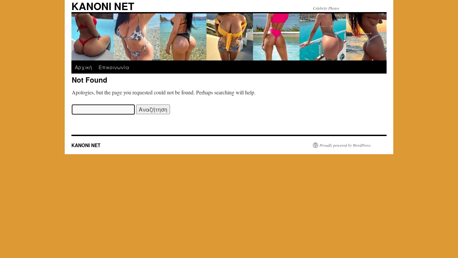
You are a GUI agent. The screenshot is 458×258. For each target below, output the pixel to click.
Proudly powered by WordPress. (345, 145)
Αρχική (83, 67)
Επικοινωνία (114, 67)
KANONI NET (86, 145)
